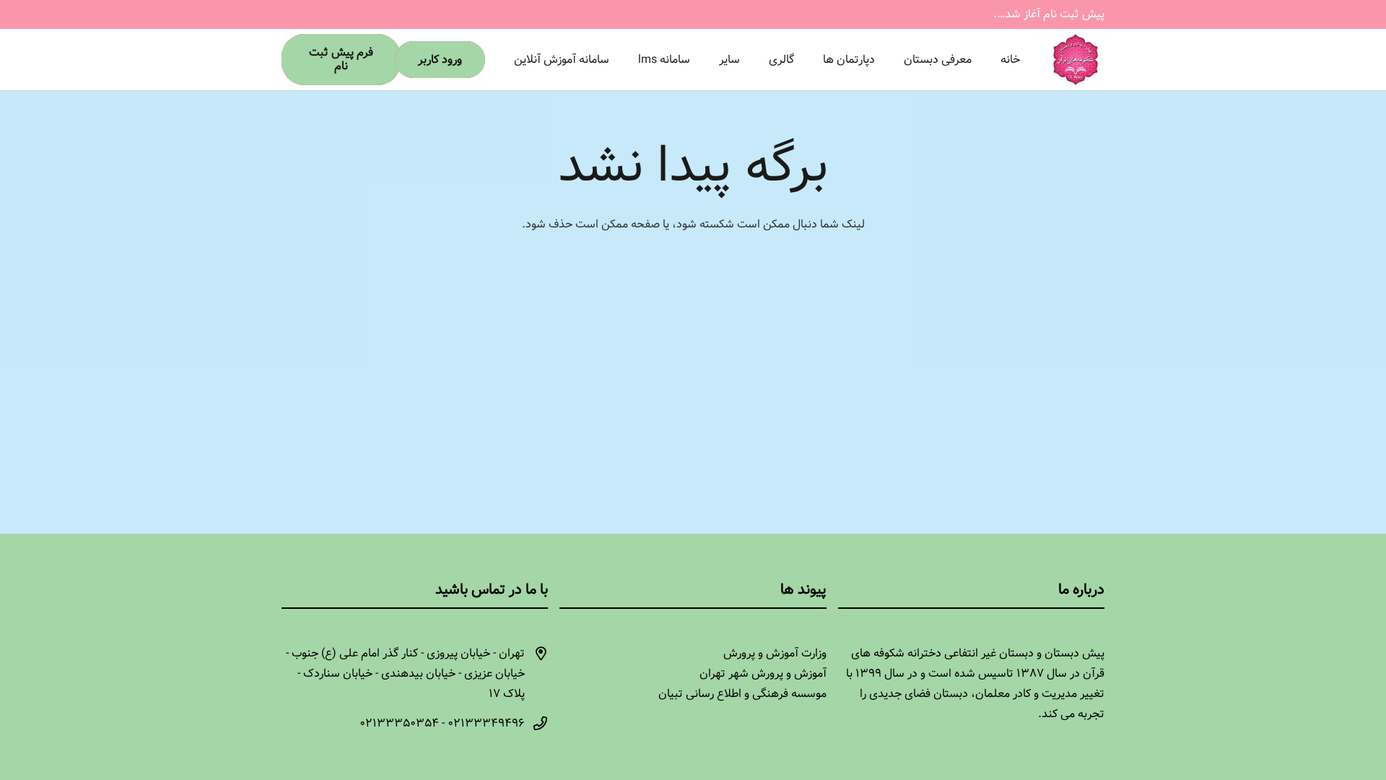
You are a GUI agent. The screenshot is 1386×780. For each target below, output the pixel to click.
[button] (812, 59)
